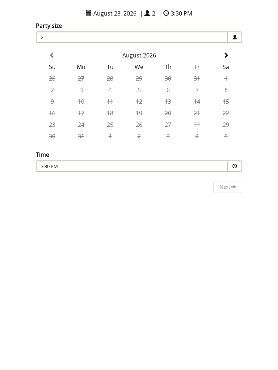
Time (42, 155)
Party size (49, 26)
